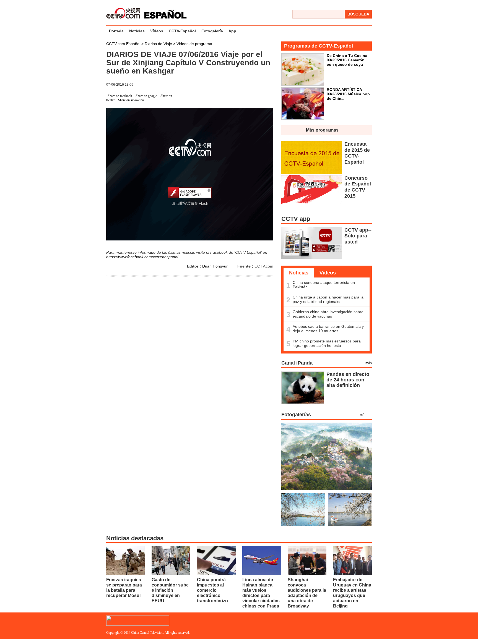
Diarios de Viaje (159, 43)
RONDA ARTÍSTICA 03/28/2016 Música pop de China (348, 94)
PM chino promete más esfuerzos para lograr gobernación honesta (327, 343)
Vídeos (156, 31)
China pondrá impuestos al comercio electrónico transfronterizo (212, 590)
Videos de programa (194, 43)
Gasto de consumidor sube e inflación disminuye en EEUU (170, 590)
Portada (116, 31)
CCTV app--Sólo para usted (358, 236)
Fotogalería (212, 31)
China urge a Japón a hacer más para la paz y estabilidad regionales (328, 299)
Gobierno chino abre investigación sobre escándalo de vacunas (328, 314)
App (232, 31)
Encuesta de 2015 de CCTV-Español (357, 153)
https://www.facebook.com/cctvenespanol (142, 257)
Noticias (137, 31)
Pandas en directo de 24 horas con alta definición (347, 379)
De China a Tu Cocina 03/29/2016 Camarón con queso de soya (347, 60)
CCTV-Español (182, 31)
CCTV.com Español (123, 43)
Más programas (322, 130)
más (368, 363)
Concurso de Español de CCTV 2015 (357, 187)
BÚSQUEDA (358, 14)
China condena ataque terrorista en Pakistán (324, 284)
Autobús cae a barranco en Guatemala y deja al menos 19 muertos (328, 328)
